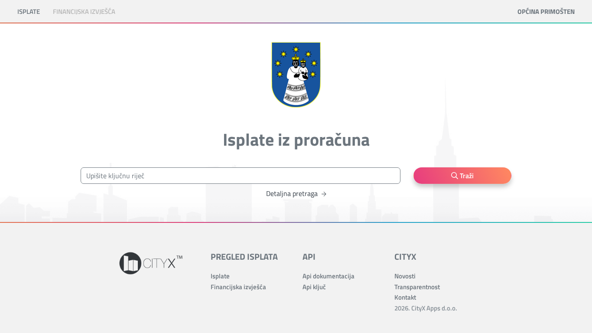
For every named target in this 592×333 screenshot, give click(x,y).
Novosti (405, 276)
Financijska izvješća (84, 11)
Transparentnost (417, 287)
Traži (466, 175)
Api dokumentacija (329, 276)
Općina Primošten (546, 11)
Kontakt (405, 297)
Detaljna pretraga (292, 193)
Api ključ (314, 287)
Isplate (28, 11)
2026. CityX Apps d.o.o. (425, 308)
